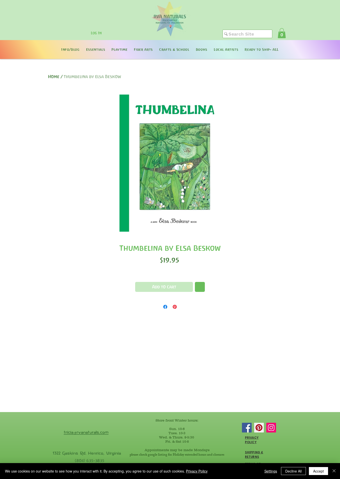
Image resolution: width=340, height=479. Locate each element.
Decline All (293, 471)
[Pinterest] (259, 427)
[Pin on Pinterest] (175, 307)
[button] (282, 33)
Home (53, 76)
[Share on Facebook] (165, 307)
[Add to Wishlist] (200, 287)
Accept (318, 471)
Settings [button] (270, 471)
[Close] (334, 471)
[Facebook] (247, 427)
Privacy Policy (197, 471)
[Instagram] (271, 427)
